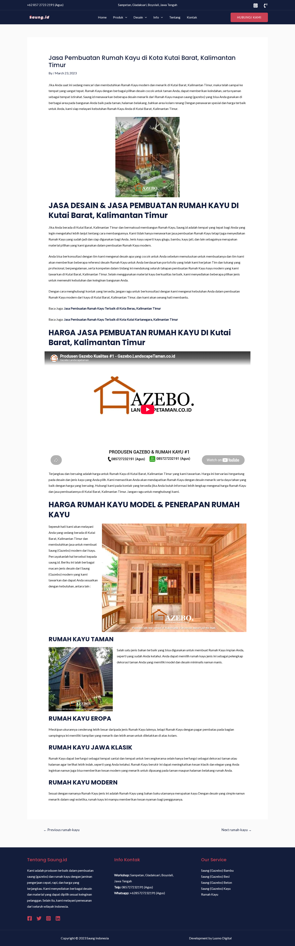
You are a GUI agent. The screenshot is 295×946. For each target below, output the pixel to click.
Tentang (174, 17)
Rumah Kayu (209, 894)
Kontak (192, 17)
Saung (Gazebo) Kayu (216, 888)
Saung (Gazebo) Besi (215, 876)
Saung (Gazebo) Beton (216, 882)
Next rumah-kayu (237, 830)
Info (156, 17)
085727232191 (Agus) (137, 887)
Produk (118, 17)
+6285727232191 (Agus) (147, 893)
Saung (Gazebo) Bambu (217, 870)
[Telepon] (265, 5)
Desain (138, 17)
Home (102, 17)
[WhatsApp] (255, 5)
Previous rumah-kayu (61, 830)
